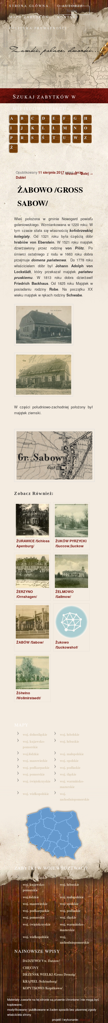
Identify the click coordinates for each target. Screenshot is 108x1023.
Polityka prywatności (38, 28)
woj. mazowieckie (35, 760)
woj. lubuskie (69, 741)
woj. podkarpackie (36, 767)
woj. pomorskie (34, 774)
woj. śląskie (68, 774)
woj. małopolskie (72, 754)
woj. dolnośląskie (35, 734)
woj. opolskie (69, 760)
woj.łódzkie (31, 754)
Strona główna (29, 5)
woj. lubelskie (69, 734)
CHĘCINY (31, 967)
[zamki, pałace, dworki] (54, 45)
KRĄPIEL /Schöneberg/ (40, 981)
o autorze (70, 5)
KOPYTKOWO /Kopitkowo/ (42, 988)
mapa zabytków (29, 16)
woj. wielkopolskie (36, 793)
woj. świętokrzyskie (36, 781)
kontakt (68, 16)
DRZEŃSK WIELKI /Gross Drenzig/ (49, 974)
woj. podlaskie (70, 767)
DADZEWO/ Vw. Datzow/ (41, 960)
